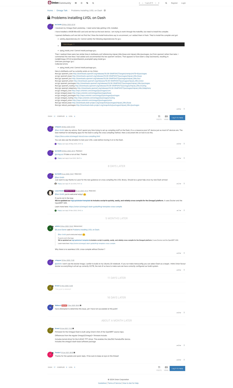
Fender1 (58, 352)
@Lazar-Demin (61, 230)
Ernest (57, 286)
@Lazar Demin (78, 226)
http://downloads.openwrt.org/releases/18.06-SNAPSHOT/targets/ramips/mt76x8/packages (110, 74)
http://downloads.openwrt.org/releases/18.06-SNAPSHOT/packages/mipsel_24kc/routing (110, 86)
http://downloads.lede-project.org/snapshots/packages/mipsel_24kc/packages (107, 105)
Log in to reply (177, 118)
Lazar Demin (59, 191)
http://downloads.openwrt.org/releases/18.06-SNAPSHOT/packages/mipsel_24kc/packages (113, 83)
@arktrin (58, 264)
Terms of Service (114, 383)
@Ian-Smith (59, 130)
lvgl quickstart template (80, 200)
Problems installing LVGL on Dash (86, 230)
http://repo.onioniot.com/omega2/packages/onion (92, 100)
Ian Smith (58, 24)
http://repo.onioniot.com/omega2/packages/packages (97, 95)
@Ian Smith (78, 174)
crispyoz (58, 127)
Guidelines (102, 383)
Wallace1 (58, 305)
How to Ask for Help (131, 383)
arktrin (57, 226)
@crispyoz (79, 151)
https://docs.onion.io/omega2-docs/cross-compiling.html (77, 136)
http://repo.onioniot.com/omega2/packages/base (91, 93)
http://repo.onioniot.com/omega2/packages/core (91, 90)
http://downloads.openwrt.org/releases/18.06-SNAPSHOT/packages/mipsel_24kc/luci (106, 78)
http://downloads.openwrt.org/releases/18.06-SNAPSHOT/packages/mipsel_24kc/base (107, 76)
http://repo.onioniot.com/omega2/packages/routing (94, 98)
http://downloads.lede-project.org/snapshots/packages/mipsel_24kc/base (101, 103)
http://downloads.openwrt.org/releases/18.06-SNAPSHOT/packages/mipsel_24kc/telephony (114, 88)
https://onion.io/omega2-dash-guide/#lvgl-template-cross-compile (95, 207)
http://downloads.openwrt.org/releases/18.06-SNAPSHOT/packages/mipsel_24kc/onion (109, 81)
